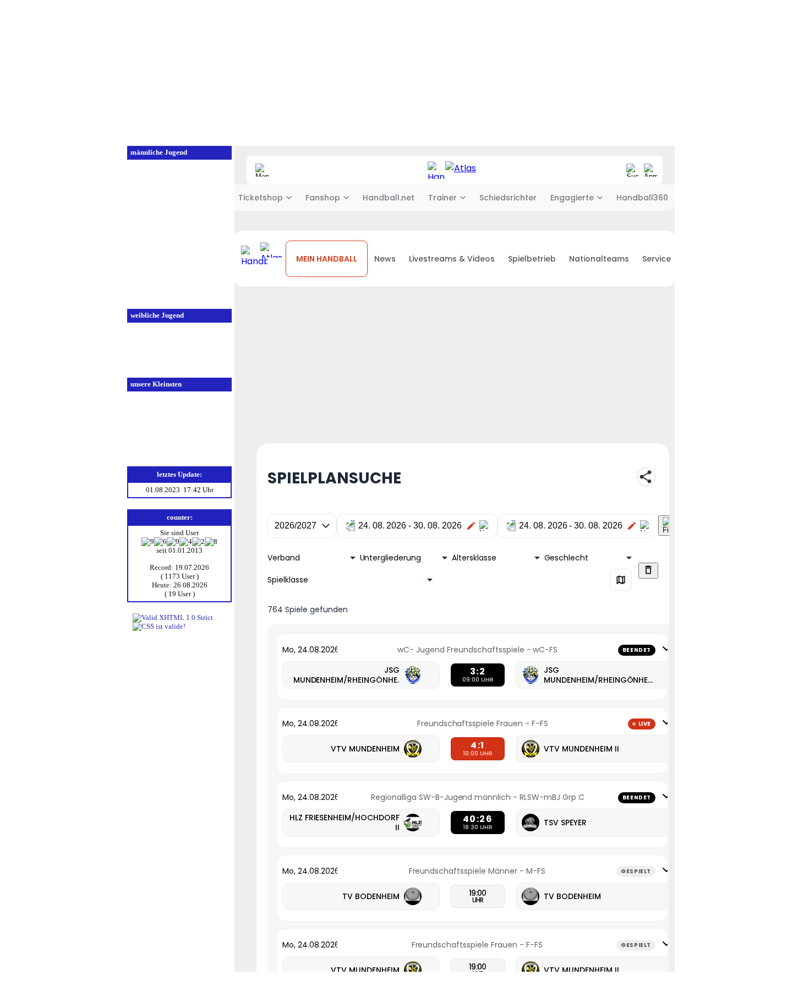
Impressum (664, 982)
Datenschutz (621, 982)
